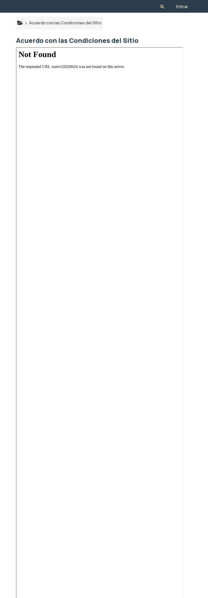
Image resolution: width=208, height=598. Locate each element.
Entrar (182, 6)
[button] (162, 6)
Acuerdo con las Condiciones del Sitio (65, 23)
